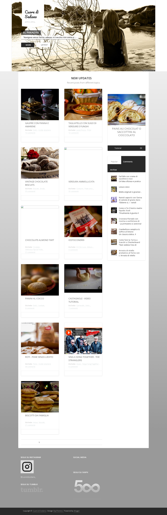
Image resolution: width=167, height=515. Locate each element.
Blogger (77, 511)
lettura (89, 247)
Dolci (35, 130)
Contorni (79, 188)
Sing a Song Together (90, 364)
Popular (114, 161)
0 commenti (73, 367)
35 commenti (30, 191)
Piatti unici (89, 188)
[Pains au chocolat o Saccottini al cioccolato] (126, 110)
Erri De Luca (81, 247)
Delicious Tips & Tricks (34, 249)
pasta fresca (81, 130)
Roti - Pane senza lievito (39, 356)
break (42, 188)
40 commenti (30, 367)
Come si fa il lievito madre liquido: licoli (130, 209)
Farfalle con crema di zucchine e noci (128, 177)
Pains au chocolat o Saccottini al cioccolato (126, 132)
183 (74, 442)
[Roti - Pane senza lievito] (40, 339)
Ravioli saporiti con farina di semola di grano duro (130, 198)
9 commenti (29, 308)
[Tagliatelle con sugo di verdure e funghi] (83, 105)
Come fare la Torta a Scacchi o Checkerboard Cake (129, 242)
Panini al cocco (34, 298)
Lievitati (41, 305)
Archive (113, 169)
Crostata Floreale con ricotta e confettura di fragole (129, 221)
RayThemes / (58, 511)
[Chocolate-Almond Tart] (40, 222)
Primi (89, 130)
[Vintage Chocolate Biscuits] (40, 163)
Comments (128, 161)
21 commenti (30, 252)
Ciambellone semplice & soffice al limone (129, 230)
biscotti (36, 188)
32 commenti (73, 191)
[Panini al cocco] (40, 280)
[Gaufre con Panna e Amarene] (40, 105)
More (28, 45)
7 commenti (73, 308)
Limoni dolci (124, 187)
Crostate (36, 247)
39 (141, 148)
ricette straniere (44, 130)
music (78, 364)
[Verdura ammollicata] (83, 163)
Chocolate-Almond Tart (39, 240)
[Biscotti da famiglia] (40, 397)
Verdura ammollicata (81, 181)
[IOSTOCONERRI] (83, 222)
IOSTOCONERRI (76, 240)
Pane (35, 364)
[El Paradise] (83, 36)
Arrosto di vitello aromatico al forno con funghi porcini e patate (129, 252)
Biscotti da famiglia (37, 415)
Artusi (35, 422)
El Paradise (31, 32)
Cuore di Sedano (31, 14)
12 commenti (30, 133)
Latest (44, 45)
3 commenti (73, 250)
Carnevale (80, 305)
